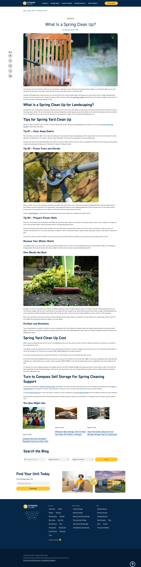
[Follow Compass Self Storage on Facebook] (10, 56)
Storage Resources (79, 3)
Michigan (62, 516)
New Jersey (52, 520)
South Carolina (53, 531)
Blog (29, 10)
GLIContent (67, 29)
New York (60, 520)
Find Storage (33, 488)
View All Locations (54, 540)
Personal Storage (78, 509)
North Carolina (53, 524)
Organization (70, 18)
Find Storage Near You (24, 479)
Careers (105, 524)
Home (25, 10)
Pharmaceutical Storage (79, 520)
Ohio (61, 524)
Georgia (51, 512)
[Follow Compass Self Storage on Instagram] (10, 66)
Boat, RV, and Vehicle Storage (81, 516)
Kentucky (58, 512)
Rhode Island (62, 527)
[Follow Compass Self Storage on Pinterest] (10, 71)
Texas (50, 535)
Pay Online (112, 3)
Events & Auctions (67, 3)
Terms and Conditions (103, 527)
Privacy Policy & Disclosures (31, 560)
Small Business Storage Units (81, 527)
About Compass (92, 3)
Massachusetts (53, 516)
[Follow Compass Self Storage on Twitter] (10, 61)
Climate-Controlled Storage (80, 524)
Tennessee (62, 531)
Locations (45, 3)
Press (98, 524)
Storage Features (102, 509)
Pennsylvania (52, 527)
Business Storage (78, 512)
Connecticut (52, 509)
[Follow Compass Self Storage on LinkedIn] (10, 76)
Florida (60, 509)
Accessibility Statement (48, 560)
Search (106, 459)
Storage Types (55, 3)
